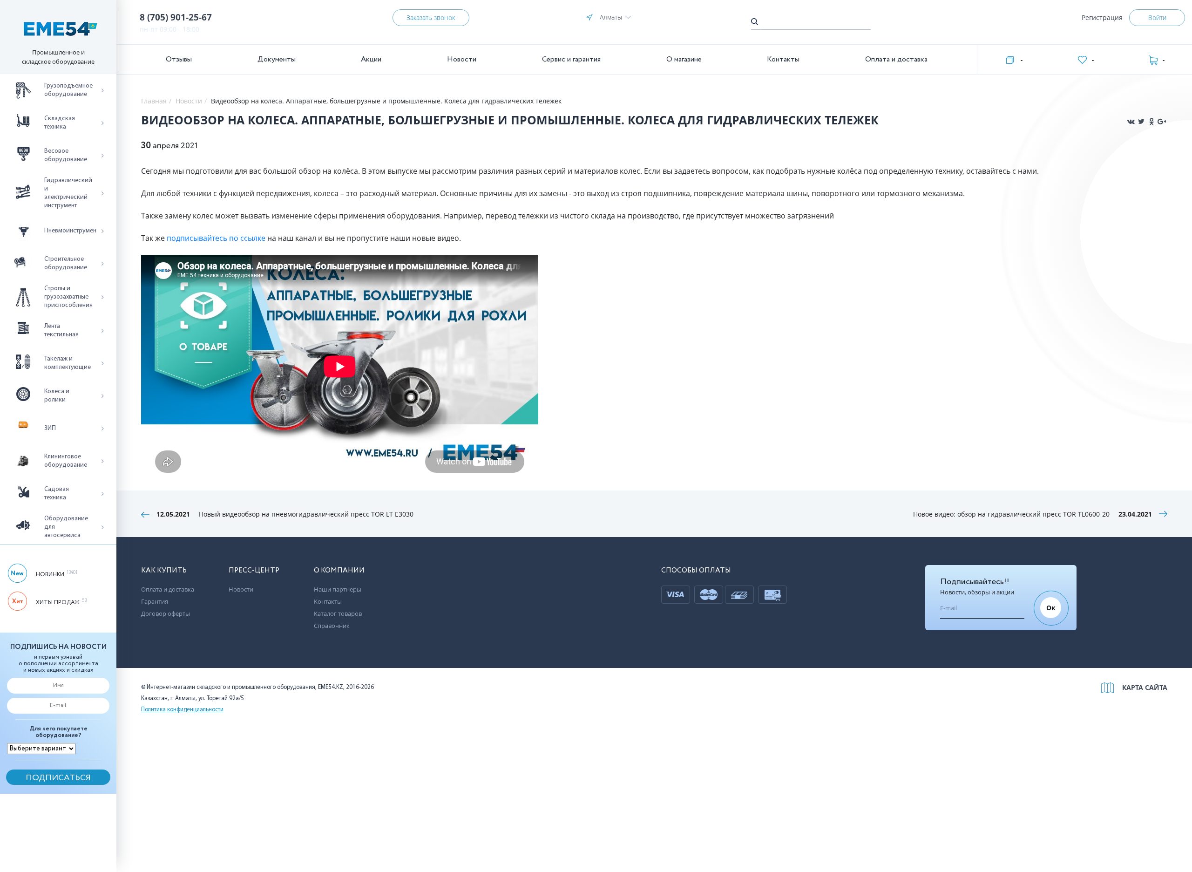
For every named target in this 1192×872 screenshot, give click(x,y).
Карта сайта (1144, 687)
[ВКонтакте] (1131, 121)
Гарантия (154, 601)
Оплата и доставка (896, 59)
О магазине (684, 59)
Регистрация (1102, 17)
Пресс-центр (254, 570)
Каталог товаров (338, 613)
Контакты (783, 59)
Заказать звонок (430, 17)
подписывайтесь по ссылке (216, 238)
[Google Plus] (1162, 121)
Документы (276, 59)
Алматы (611, 17)
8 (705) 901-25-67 (176, 17)
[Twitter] (1141, 121)
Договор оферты (165, 613)
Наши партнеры (337, 589)
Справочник (332, 625)
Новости (461, 59)
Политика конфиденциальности (182, 710)
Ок (1051, 607)
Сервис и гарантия (571, 59)
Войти (1157, 17)
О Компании (339, 570)
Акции (371, 59)
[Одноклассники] (1151, 121)
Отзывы (179, 59)
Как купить (164, 570)
